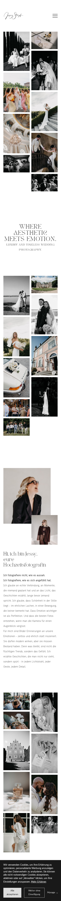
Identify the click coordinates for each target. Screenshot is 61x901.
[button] (55, 15)
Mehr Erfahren (38, 882)
